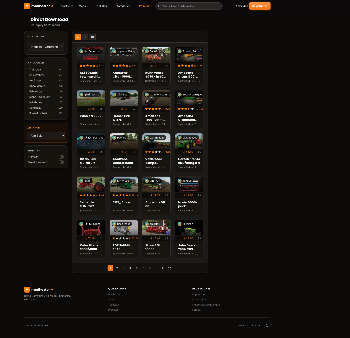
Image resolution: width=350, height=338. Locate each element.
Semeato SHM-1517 (87, 204)
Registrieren (260, 5)
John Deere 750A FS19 (186, 247)
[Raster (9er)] (92, 37)
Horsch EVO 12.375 (121, 118)
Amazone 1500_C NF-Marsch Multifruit (154, 118)
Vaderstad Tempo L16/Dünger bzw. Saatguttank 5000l (155, 161)
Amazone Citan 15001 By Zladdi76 (189, 75)
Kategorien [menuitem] (123, 5)
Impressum (198, 294)
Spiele (111, 299)
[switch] (60, 157)
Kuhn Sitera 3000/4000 (89, 247)
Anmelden (242, 5)
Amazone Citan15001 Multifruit (186, 118)
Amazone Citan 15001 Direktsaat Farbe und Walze (121, 75)
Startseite (67, 5)
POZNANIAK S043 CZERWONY (121, 247)
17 (169, 268)
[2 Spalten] (85, 37)
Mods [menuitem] (82, 5)
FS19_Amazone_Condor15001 (124, 202)
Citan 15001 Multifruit (88, 161)
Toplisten (113, 304)
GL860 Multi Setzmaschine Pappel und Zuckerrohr (91, 75)
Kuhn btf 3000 (91, 116)
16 (163, 268)
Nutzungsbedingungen (206, 304)
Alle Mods (114, 294)
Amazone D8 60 (155, 204)
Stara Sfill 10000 (153, 247)
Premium (144, 5)
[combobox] (189, 6)
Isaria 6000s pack (187, 204)
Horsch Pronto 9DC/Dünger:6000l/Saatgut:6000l (189, 161)
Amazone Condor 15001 (123, 161)
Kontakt (196, 309)
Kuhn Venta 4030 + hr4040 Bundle (156, 75)
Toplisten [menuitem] (101, 5)
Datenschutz (199, 299)
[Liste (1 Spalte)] (78, 37)
